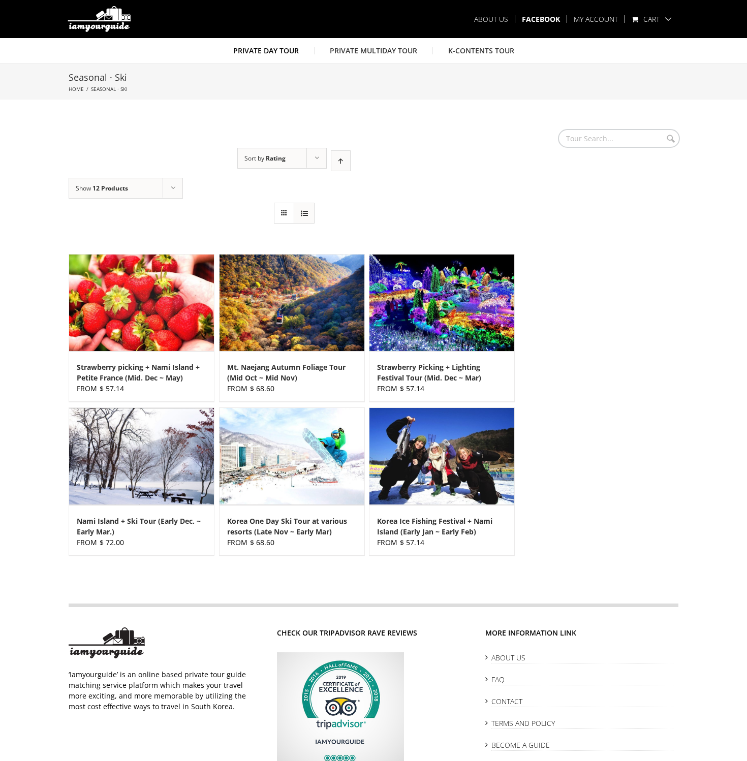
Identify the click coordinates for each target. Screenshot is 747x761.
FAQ (498, 679)
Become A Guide (520, 745)
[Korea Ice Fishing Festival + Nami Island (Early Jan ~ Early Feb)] (441, 456)
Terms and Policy (523, 723)
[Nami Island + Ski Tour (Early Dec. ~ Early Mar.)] (141, 456)
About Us (508, 657)
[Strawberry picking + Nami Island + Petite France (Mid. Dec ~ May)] (141, 303)
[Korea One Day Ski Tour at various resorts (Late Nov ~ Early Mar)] (292, 456)
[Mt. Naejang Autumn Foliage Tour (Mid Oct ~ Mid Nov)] (292, 303)
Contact (506, 701)
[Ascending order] (341, 160)
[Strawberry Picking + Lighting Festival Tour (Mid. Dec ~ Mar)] (441, 303)
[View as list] (304, 213)
